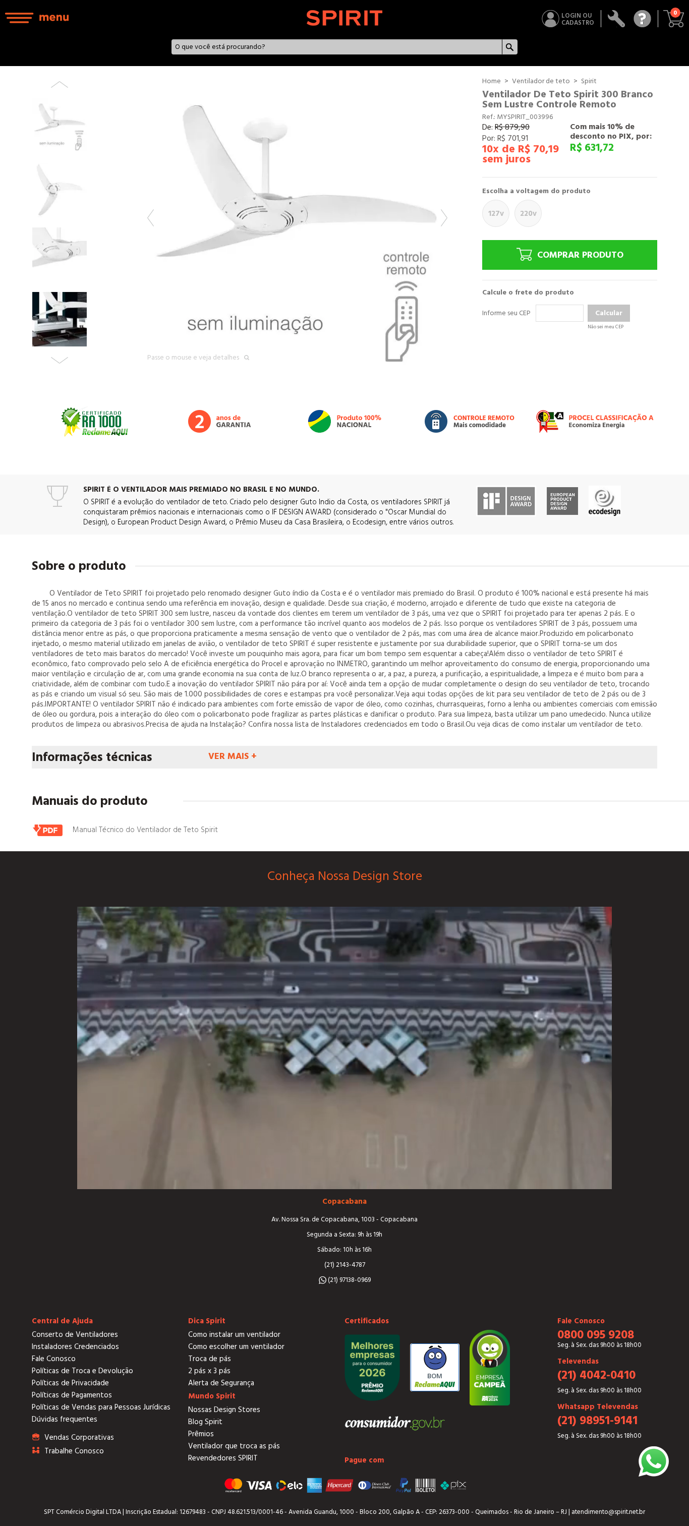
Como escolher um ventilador (236, 1346)
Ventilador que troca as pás (234, 1446)
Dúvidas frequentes (64, 1419)
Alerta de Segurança (221, 1383)
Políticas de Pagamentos (72, 1395)
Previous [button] (150, 217)
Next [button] (444, 217)
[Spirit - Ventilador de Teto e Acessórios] (344, 18)
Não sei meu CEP (605, 326)
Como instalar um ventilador (234, 1334)
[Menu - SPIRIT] (37, 18)
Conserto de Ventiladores (75, 1334)
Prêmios (201, 1434)
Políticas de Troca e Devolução (82, 1371)
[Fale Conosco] (642, 18)
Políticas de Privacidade (70, 1383)
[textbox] (336, 46)
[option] (297, 226)
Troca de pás (209, 1359)
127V (496, 213)
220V (528, 213)
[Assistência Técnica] (616, 18)
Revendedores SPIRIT (223, 1458)
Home (491, 81)
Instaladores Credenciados (75, 1346)
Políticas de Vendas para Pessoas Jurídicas (101, 1407)
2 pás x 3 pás (209, 1371)
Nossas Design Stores (224, 1409)
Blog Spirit (205, 1422)
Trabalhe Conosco (74, 1451)
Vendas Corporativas (79, 1437)
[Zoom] (297, 226)
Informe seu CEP (506, 313)
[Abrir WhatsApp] (654, 1461)
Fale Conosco (54, 1359)
